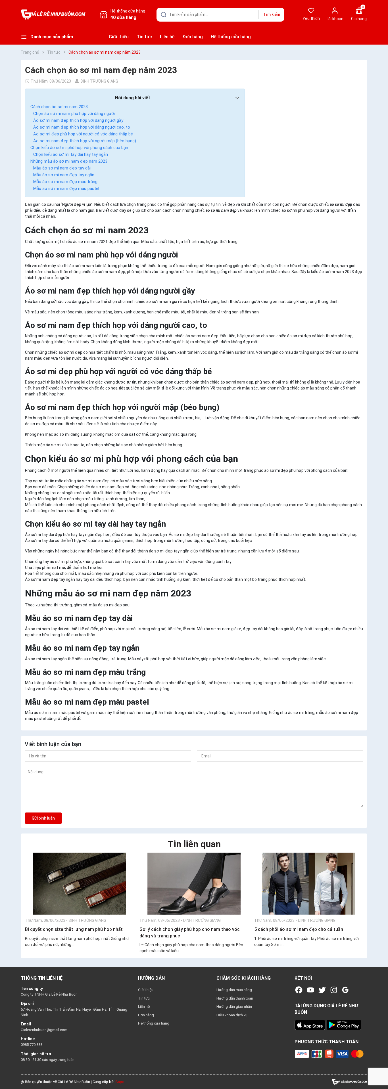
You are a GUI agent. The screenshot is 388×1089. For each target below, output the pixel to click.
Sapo (119, 1082)
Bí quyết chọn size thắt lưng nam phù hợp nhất (74, 929)
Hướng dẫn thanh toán (234, 998)
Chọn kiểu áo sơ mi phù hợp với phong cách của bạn (79, 147)
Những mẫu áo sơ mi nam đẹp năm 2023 (68, 161)
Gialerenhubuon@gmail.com (44, 1030)
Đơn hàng (192, 36)
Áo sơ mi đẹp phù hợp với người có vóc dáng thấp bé (83, 134)
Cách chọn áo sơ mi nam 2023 (59, 106)
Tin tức (144, 36)
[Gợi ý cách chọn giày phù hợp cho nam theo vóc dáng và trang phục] (193, 884)
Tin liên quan (194, 844)
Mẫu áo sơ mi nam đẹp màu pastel (66, 188)
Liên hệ (167, 36)
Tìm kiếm (271, 14)
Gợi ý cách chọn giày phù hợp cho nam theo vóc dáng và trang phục (189, 932)
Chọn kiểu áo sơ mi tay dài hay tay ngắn (70, 154)
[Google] (345, 990)
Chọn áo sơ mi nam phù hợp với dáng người (74, 113)
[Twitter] (322, 990)
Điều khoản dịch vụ (231, 1015)
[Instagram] (333, 990)
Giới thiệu (119, 36)
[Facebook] (299, 990)
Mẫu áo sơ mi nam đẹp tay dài (62, 168)
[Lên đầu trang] (379, 1071)
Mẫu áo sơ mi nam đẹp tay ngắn (63, 174)
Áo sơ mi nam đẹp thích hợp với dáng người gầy (78, 120)
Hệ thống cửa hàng (231, 36)
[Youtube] (310, 990)
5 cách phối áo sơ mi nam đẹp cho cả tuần (298, 929)
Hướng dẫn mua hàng (234, 990)
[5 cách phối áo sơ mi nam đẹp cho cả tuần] (308, 884)
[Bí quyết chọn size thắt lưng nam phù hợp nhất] (79, 884)
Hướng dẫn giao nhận (234, 1006)
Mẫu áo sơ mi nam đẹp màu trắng (65, 181)
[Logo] (349, 1081)
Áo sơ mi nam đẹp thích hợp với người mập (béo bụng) (84, 140)
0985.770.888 (31, 1044)
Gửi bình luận (43, 818)
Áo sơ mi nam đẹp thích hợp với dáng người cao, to (81, 127)
